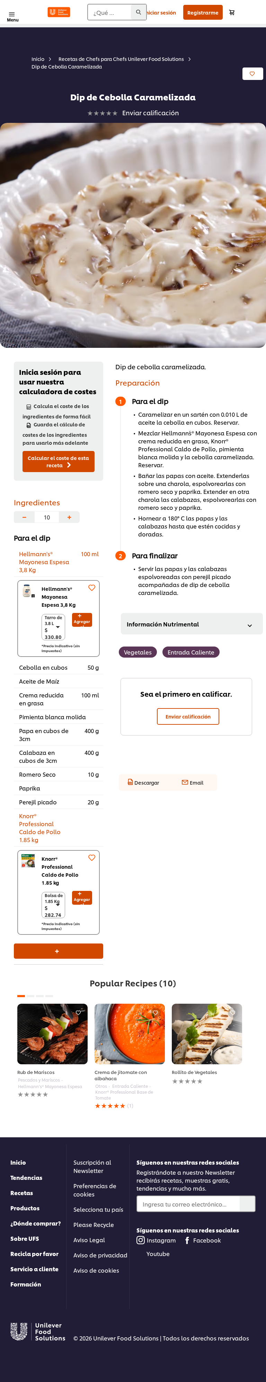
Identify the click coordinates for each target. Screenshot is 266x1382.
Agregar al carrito (82, 622)
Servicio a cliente (34, 1269)
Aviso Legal (89, 1240)
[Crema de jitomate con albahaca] (130, 1034)
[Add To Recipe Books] (252, 73)
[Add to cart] (232, 12)
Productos (24, 1208)
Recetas (21, 1192)
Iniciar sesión (160, 12)
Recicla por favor (34, 1253)
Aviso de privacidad (100, 1255)
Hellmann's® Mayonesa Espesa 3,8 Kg (59, 596)
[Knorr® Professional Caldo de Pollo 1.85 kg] (28, 860)
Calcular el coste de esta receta (58, 461)
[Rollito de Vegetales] (207, 1034)
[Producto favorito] (92, 587)
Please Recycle (93, 1224)
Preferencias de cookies (94, 1190)
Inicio (18, 1162)
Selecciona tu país (98, 1209)
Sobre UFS (24, 1238)
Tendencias (26, 1177)
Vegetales (138, 652)
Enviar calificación (188, 716)
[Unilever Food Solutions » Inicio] (59, 12)
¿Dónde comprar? (35, 1223)
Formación (25, 1284)
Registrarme (203, 12)
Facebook (207, 1240)
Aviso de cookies (96, 1270)
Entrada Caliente (191, 652)
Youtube (158, 1253)
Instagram (161, 1240)
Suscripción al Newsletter (92, 1166)
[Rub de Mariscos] (52, 1034)
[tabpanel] (52, 1051)
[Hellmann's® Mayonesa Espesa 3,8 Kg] (28, 590)
